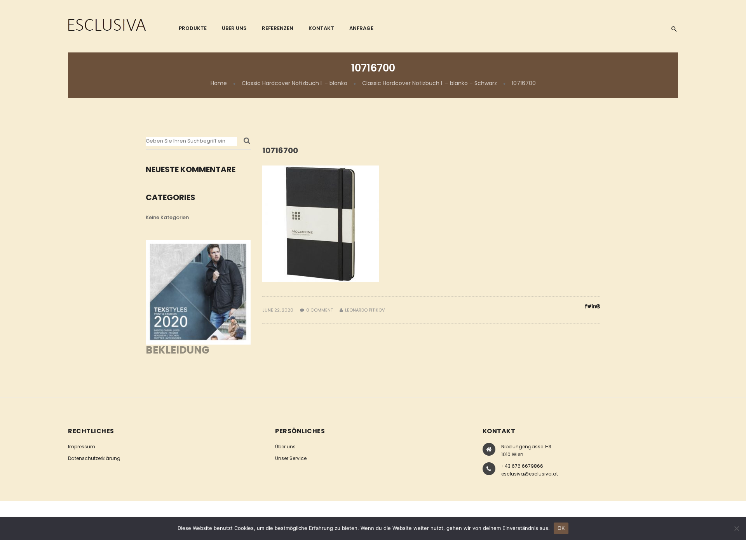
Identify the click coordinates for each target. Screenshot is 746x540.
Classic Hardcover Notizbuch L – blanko (294, 83)
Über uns (285, 446)
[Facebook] (585, 306)
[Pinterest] (598, 306)
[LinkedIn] (594, 306)
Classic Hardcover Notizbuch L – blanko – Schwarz (429, 83)
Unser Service (291, 458)
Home (219, 83)
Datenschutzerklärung (94, 458)
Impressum (81, 446)
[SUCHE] (247, 143)
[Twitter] (589, 306)
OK (561, 528)
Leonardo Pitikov (365, 310)
